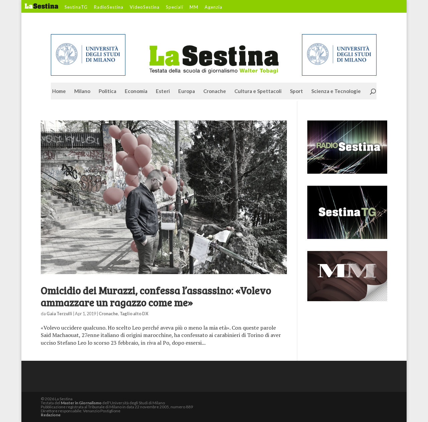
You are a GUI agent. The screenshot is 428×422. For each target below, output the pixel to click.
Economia (136, 91)
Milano (82, 91)
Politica (107, 91)
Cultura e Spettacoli (258, 91)
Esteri (163, 91)
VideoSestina (144, 7)
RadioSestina (108, 7)
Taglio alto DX (134, 313)
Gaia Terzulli (59, 313)
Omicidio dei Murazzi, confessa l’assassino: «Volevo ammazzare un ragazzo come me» (156, 296)
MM (194, 7)
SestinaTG (76, 7)
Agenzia (213, 7)
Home (59, 91)
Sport (296, 91)
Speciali (174, 7)
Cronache (214, 91)
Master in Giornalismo (81, 402)
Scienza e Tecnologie (336, 91)
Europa (186, 91)
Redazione (51, 414)
